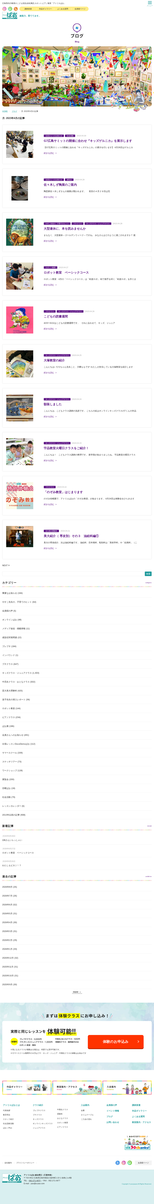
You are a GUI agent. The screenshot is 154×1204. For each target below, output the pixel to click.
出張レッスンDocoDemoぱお (16, 744)
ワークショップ (9, 770)
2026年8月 (7, 887)
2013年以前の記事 (11, 815)
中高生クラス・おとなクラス (16, 682)
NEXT (5, 565)
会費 (83, 1110)
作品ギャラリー (45, 9)
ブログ (14, 111)
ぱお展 (5, 726)
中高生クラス (62, 1110)
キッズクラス (38, 1119)
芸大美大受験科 (9, 690)
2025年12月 (8, 958)
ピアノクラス (8, 717)
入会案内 (85, 1105)
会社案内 (8, 1163)
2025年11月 (7, 967)
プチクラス (7, 664)
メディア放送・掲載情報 (13, 628)
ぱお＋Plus (7, 1128)
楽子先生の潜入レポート (13, 699)
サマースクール (9, 753)
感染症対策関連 (9, 637)
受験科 (60, 1114)
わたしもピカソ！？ (11, 865)
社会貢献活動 (8, 1124)
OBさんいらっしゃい (12, 840)
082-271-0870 (35, 1181)
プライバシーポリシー (25, 1163)
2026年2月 (7, 940)
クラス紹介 (38, 1105)
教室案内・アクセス (141, 1122)
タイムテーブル (87, 1115)
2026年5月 (7, 913)
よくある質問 (62, 9)
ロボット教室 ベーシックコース (18, 853)
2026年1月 (7, 949)
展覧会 (5, 779)
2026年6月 (7, 904)
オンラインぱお (9, 619)
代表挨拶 (6, 1110)
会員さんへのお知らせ (12, 735)
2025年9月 (7, 984)
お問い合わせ (112, 1122)
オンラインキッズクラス (43, 1124)
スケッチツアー (9, 761)
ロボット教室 (8, 708)
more (75, 992)
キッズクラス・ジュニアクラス (17, 673)
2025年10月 (8, 975)
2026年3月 (7, 931)
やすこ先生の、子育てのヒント (17, 602)
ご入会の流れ (86, 1119)
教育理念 (6, 1115)
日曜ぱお (6, 788)
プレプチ (6, 646)
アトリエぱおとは (11, 1105)
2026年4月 (7, 922)
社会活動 (6, 797)
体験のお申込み (116, 1041)
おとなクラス (62, 1118)
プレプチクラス (39, 1110)
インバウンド (8, 655)
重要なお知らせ (9, 593)
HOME (5, 111)
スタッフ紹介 (8, 1119)
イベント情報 (112, 1111)
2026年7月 (7, 896)
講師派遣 (28, 9)
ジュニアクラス (39, 1128)
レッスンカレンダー (11, 806)
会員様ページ (80, 9)
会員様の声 (7, 611)
